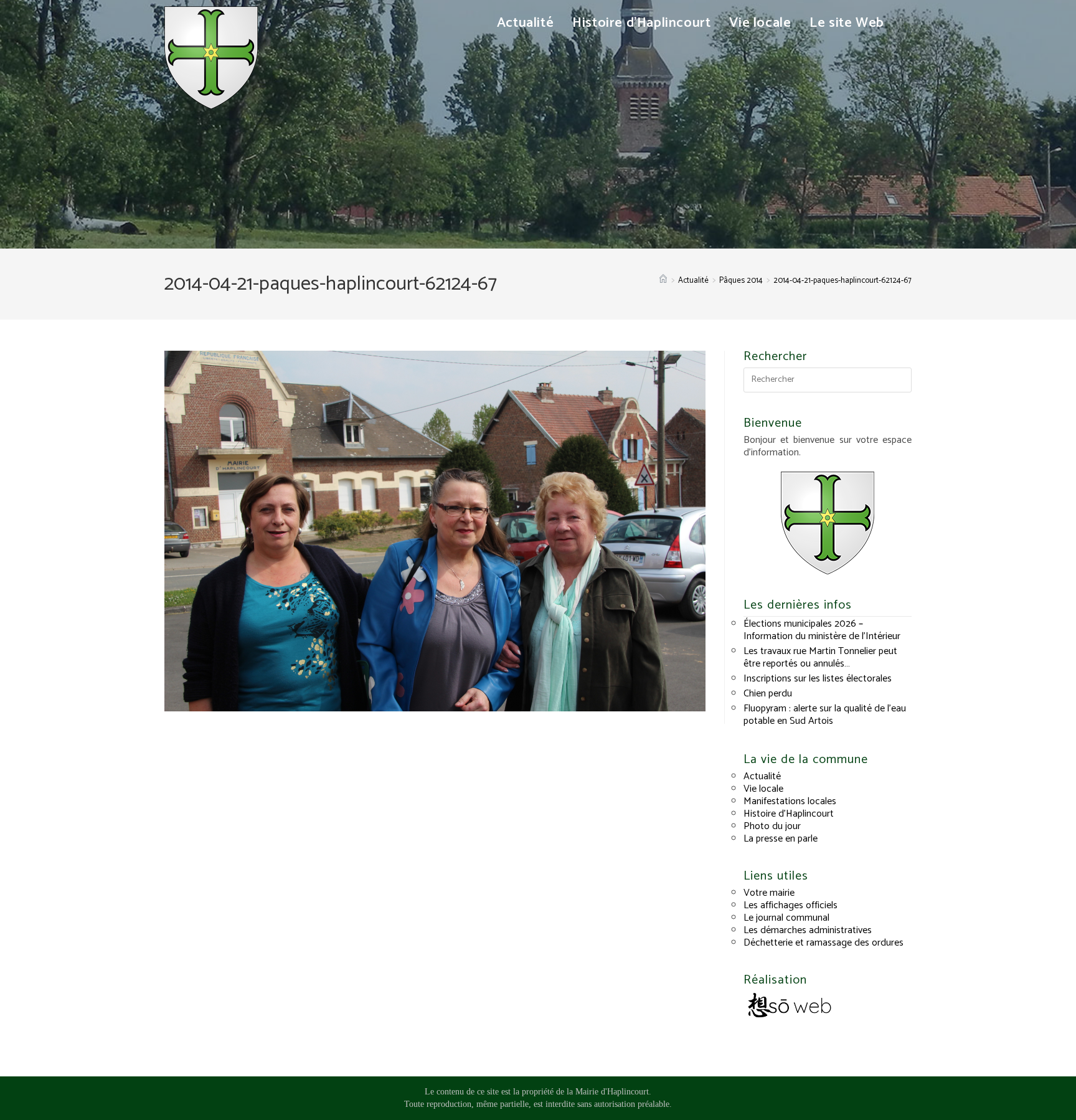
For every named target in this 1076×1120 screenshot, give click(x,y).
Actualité (762, 776)
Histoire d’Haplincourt (788, 813)
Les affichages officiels (790, 905)
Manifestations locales (789, 801)
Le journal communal (786, 917)
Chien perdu (767, 693)
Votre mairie (769, 893)
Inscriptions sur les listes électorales (817, 678)
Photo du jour (772, 826)
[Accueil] (663, 280)
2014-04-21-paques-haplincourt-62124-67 (842, 280)
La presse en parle (780, 838)
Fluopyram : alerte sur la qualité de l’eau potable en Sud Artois (824, 714)
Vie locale (763, 789)
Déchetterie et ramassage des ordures (823, 942)
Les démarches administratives (807, 930)
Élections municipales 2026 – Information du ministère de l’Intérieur (821, 630)
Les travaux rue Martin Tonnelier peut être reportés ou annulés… (820, 657)
